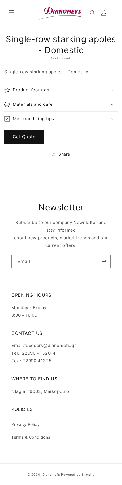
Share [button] (64, 154)
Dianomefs (51, 475)
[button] (11, 13)
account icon (105, 13)
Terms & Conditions (30, 437)
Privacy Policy (25, 424)
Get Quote (24, 136)
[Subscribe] (104, 261)
